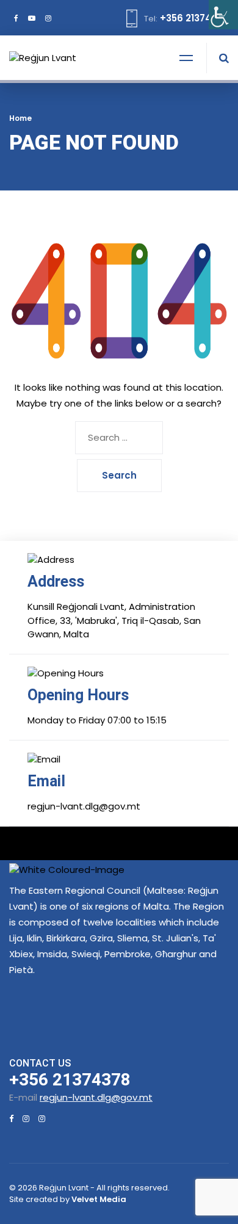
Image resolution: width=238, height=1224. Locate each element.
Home (20, 118)
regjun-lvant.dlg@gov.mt (96, 1097)
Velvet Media (98, 1199)
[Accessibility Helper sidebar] (223, 14)
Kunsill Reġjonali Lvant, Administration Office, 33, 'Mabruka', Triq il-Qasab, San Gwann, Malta (114, 620)
